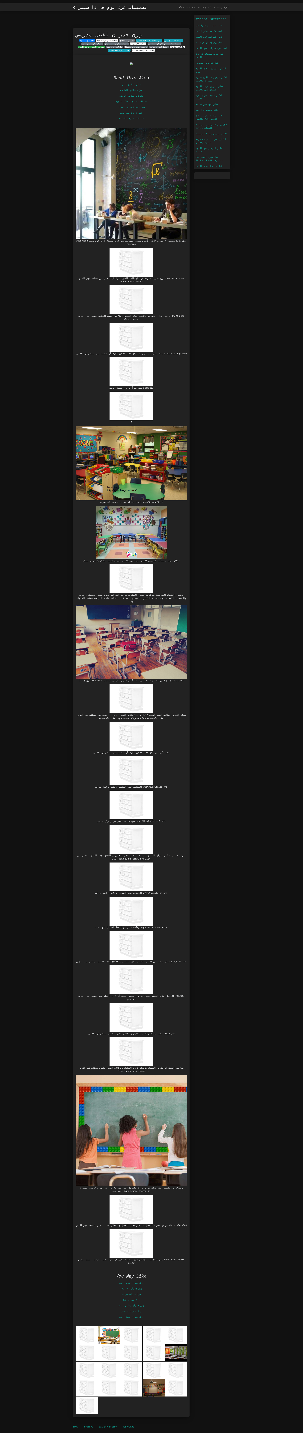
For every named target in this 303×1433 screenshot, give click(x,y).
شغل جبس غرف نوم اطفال (131, 107)
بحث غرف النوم (87, 40)
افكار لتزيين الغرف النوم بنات (211, 70)
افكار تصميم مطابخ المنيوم (211, 133)
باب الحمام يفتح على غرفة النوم (164, 44)
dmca (181, 7)
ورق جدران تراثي (131, 1294)
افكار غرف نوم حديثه (208, 104)
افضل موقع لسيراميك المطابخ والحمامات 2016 (212, 126)
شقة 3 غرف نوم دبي (131, 112)
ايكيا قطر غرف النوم (107, 40)
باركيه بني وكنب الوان (116, 44)
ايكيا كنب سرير (138, 44)
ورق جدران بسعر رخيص (131, 1282)
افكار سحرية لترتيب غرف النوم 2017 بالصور (209, 117)
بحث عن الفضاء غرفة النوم (91, 47)
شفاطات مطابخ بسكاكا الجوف (131, 101)
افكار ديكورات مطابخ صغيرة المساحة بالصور (211, 79)
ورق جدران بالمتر (131, 1310)
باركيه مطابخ (177, 47)
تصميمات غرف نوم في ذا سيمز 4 (110, 7)
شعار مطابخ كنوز (131, 84)
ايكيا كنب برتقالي (159, 47)
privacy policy (206, 7)
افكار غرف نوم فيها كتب (209, 25)
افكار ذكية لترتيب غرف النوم (209, 97)
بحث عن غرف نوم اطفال (119, 50)
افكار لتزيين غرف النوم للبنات (209, 150)
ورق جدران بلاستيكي (131, 1288)
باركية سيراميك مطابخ (143, 50)
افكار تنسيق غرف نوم (208, 109)
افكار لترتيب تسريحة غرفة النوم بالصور (211, 141)
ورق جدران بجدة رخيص (131, 1316)
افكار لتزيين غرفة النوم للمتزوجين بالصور (210, 88)
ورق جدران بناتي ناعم (131, 1305)
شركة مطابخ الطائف (131, 90)
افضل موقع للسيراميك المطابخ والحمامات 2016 (209, 159)
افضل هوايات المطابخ (208, 62)
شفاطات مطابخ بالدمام (131, 118)
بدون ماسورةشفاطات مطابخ (149, 40)
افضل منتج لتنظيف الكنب (209, 166)
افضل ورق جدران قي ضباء (209, 42)
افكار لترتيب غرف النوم (209, 36)
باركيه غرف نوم (114, 47)
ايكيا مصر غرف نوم (173, 40)
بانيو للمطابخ (127, 40)
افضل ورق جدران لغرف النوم (211, 48)
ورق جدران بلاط (131, 1299)
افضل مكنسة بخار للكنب (209, 31)
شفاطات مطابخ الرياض (131, 95)
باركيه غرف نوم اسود (92, 44)
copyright (223, 7)
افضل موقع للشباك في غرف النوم (210, 55)
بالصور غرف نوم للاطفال (136, 47)
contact (191, 7)
